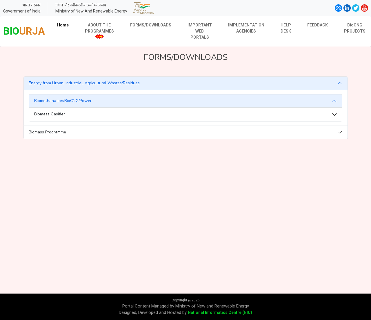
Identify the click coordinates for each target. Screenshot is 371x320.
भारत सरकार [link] (32, 5)
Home (63, 25)
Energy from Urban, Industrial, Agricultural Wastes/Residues (84, 83)
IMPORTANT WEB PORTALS (200, 31)
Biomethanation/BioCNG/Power (63, 100)
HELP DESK (286, 28)
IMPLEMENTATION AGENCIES (246, 28)
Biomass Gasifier (49, 114)
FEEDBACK (317, 25)
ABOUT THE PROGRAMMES (99, 28)
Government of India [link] (22, 11)
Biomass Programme (47, 132)
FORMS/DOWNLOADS (150, 25)
